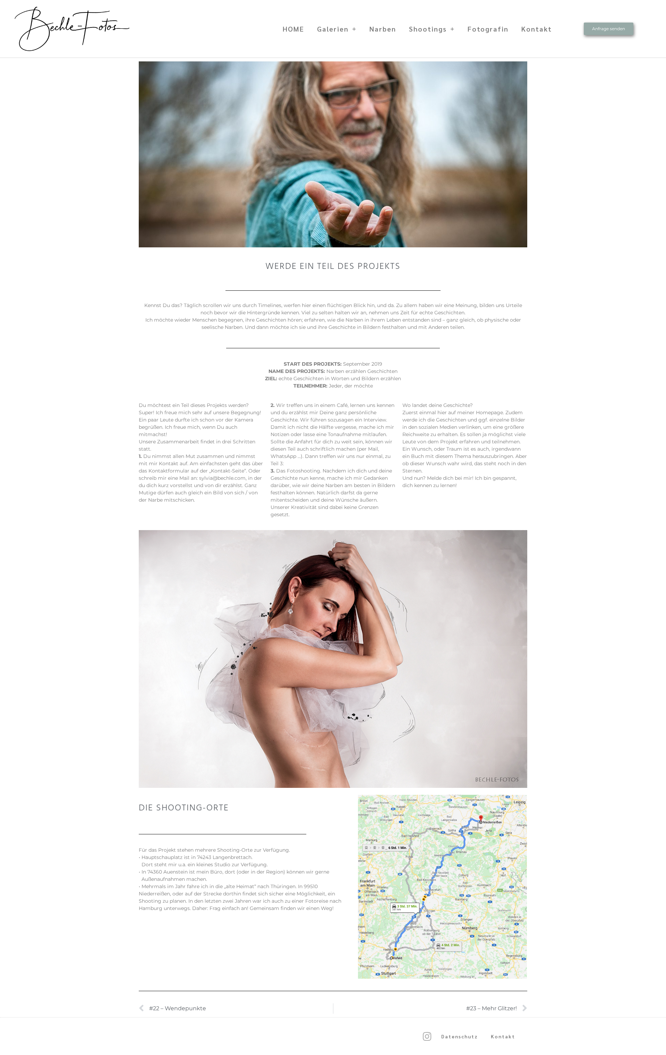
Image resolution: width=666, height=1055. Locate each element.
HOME (293, 28)
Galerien (333, 28)
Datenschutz (459, 1036)
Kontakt (536, 28)
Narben (382, 28)
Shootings (428, 28)
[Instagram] (427, 1036)
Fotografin (488, 28)
